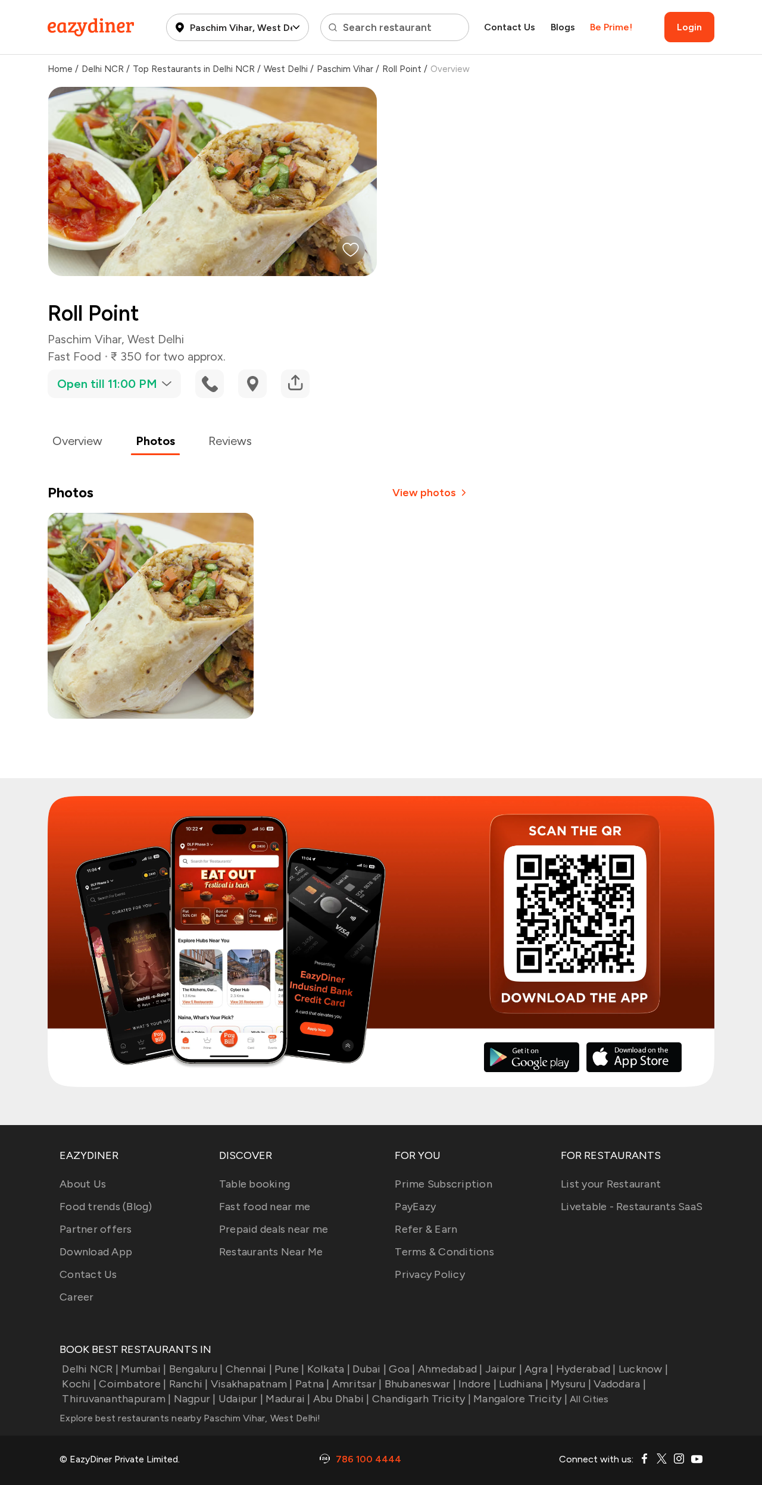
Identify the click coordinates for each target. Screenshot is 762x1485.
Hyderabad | (586, 1369)
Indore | (477, 1383)
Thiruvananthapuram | (116, 1398)
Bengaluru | (196, 1369)
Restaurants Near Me (271, 1251)
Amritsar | (357, 1383)
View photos (424, 492)
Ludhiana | (523, 1383)
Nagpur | (195, 1398)
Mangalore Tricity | (520, 1398)
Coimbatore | (132, 1383)
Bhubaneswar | (420, 1383)
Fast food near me (264, 1206)
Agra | (539, 1369)
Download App (96, 1251)
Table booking (254, 1183)
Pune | (289, 1369)
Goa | (402, 1369)
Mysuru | (571, 1383)
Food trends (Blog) (106, 1206)
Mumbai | (143, 1369)
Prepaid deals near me (273, 1229)
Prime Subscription (443, 1183)
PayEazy (415, 1206)
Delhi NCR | (90, 1369)
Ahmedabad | (450, 1369)
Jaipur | (503, 1369)
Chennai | (249, 1369)
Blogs (563, 27)
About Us (83, 1183)
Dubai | (369, 1369)
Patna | (312, 1383)
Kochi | (79, 1383)
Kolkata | (328, 1369)
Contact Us (509, 27)
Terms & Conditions (444, 1251)
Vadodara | (620, 1383)
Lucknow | (643, 1369)
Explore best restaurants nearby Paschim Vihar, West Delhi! (190, 1418)
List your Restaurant (611, 1183)
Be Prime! (611, 27)
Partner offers (96, 1229)
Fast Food (74, 356)
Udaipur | (240, 1398)
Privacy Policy (430, 1274)
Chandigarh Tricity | (421, 1398)
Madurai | (288, 1398)
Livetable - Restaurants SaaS (631, 1206)
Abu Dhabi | (341, 1398)
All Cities (588, 1399)
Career (77, 1297)
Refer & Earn (426, 1229)
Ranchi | (188, 1383)
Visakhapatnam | (252, 1383)
